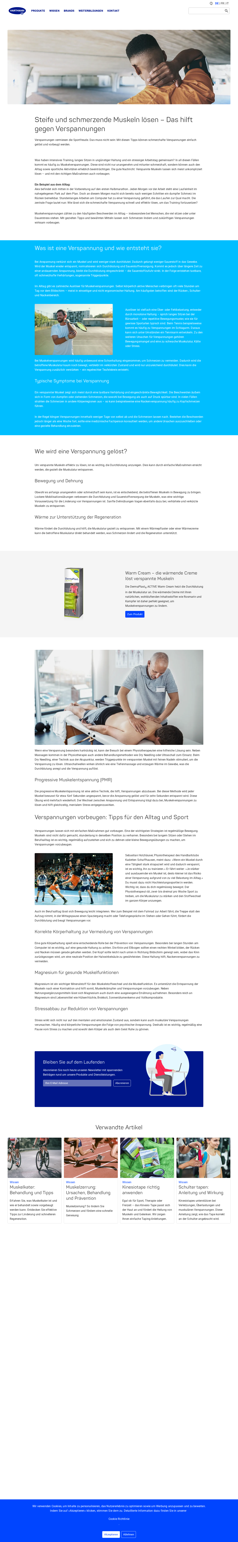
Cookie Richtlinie (119, 1519)
